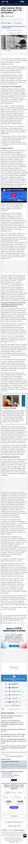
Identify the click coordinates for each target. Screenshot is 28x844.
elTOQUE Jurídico (9, 16)
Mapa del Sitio (12, 841)
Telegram (9, 27)
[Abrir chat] (25, 836)
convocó (3, 60)
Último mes (20, 792)
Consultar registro (14, 816)
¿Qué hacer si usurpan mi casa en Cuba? (8, 776)
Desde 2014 (7, 792)
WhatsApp (4, 27)
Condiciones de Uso (20, 838)
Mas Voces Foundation (20, 830)
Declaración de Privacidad (9, 838)
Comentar (17, 23)
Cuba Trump (11, 4)
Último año (14, 792)
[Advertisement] (14, 53)
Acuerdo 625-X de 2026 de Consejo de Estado (10, 764)
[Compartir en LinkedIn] (9, 23)
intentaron (4, 207)
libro (23, 579)
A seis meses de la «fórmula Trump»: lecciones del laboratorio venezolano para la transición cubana (13, 747)
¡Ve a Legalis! (14, 780)
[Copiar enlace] (11, 23)
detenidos (14, 215)
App (23, 1)
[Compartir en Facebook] (4, 23)
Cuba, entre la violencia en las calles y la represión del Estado (12, 716)
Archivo (17, 841)
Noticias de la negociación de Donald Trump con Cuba (13, 730)
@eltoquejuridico (21, 622)
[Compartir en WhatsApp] (2, 23)
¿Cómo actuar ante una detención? (7, 773)
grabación (5, 233)
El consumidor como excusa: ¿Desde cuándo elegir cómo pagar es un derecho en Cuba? (13, 735)
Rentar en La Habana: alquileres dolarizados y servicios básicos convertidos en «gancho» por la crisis (13, 741)
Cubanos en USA (18, 4)
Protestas (4, 4)
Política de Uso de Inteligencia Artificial (14, 840)
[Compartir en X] (7, 23)
